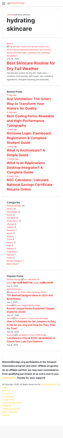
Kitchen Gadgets (14, 261)
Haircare (10, 254)
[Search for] (59, 4)
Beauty (10, 242)
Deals (9, 236)
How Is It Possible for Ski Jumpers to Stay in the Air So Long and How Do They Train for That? (31, 325)
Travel (9, 239)
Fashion (10, 227)
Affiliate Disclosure (10, 409)
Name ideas (12, 264)
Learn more (9, 377)
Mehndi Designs (14, 205)
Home (10, 14)
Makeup (10, 248)
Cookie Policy (8, 399)
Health (10, 258)
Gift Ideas (11, 218)
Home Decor (12, 221)
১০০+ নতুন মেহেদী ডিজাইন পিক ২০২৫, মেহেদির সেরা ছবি (30, 282)
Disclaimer (6, 406)
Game (9, 215)
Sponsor (6, 415)
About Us (6, 390)
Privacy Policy (8, 396)
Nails (9, 245)
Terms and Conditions (12, 403)
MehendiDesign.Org (51, 384)
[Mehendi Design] (16, 3)
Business (11, 230)
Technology (12, 212)
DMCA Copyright (9, 412)
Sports (10, 233)
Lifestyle (11, 224)
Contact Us (7, 393)
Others (10, 209)
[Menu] (3, 4)
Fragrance (11, 251)
